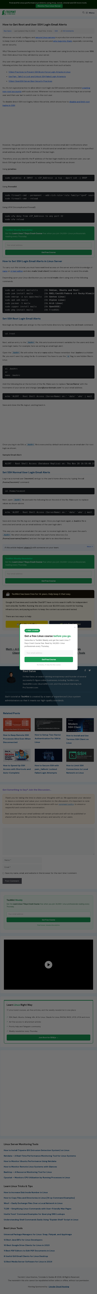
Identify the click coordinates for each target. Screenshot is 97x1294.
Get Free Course (49, 659)
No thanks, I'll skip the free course (49, 665)
